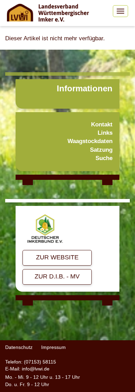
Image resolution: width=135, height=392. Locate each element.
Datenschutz (19, 347)
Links (105, 133)
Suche (104, 158)
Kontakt (101, 124)
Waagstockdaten (90, 141)
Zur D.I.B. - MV (57, 276)
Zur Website (57, 257)
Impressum (53, 347)
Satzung (101, 150)
